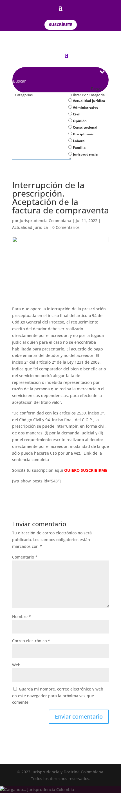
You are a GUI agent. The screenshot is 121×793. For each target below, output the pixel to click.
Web (16, 664)
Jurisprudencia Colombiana (45, 220)
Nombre (21, 616)
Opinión (79, 121)
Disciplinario (83, 134)
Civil (76, 114)
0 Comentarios (66, 227)
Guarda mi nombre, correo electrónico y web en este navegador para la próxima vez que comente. (57, 695)
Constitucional (84, 127)
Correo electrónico (31, 640)
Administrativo (85, 107)
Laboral (79, 140)
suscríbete (60, 24)
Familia (79, 147)
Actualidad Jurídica (88, 100)
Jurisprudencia (85, 154)
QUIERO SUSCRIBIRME (85, 470)
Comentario (24, 557)
